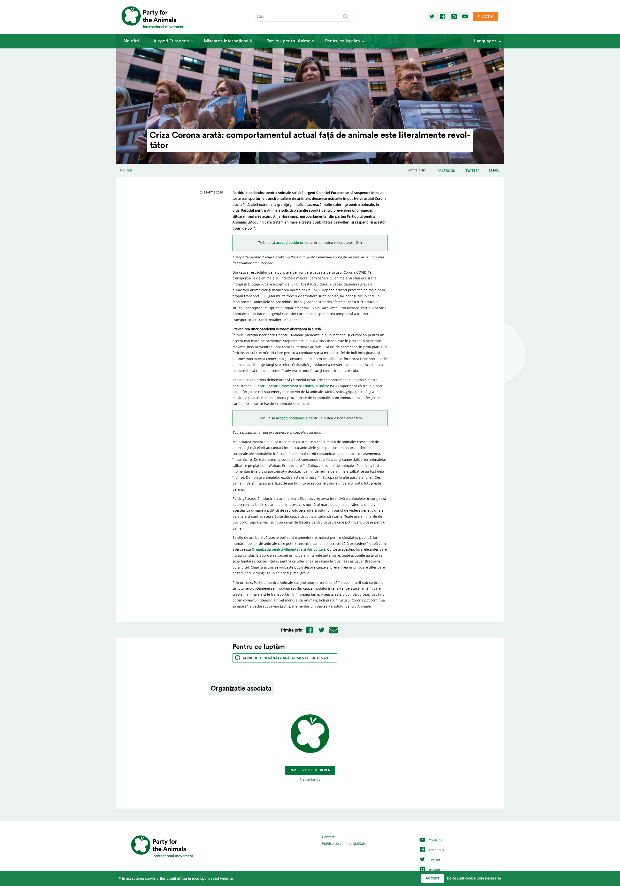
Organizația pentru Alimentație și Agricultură (288, 549)
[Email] (334, 630)
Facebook (436, 849)
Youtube (435, 840)
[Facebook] (442, 16)
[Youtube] (465, 16)
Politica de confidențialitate (344, 843)
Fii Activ (485, 16)
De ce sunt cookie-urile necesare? (474, 878)
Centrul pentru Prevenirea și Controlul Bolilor (292, 386)
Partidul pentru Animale (290, 41)
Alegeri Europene (171, 41)
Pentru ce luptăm (342, 41)
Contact (328, 837)
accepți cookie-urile (292, 242)
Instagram (437, 869)
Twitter (434, 859)
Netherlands (310, 775)
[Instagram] (454, 16)
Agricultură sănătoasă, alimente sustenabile (287, 658)
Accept (433, 878)
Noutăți (131, 41)
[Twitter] (431, 16)
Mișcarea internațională (228, 41)
